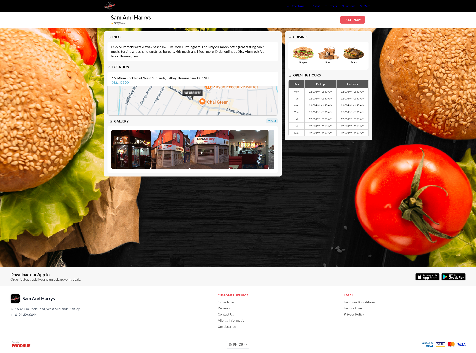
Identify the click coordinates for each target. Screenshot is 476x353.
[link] (108, 315)
